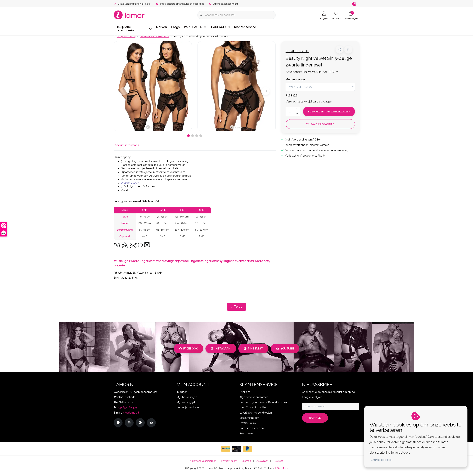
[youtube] (151, 422)
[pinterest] (140, 422)
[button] (339, 50)
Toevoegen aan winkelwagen (329, 111)
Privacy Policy (229, 461)
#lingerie (207, 261)
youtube (287, 348)
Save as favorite (322, 124)
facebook (190, 348)
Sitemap (246, 461)
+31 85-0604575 (127, 407)
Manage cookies (381, 460)
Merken (161, 27)
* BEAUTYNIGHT (297, 51)
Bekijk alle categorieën (125, 28)
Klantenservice (245, 27)
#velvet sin (242, 261)
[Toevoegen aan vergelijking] (348, 50)
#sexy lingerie (224, 261)
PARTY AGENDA (195, 27)
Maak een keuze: (296, 79)
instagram (223, 348)
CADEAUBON (220, 27)
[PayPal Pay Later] (247, 449)
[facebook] (118, 422)
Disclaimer (262, 461)
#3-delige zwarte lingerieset (135, 261)
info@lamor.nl (130, 412)
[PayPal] (225, 449)
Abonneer (315, 417)
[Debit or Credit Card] (236, 449)
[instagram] (129, 422)
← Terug (236, 306)
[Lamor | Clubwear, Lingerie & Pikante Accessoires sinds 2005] (129, 14)
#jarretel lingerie (188, 261)
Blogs (175, 27)
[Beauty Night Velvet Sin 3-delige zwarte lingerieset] (153, 86)
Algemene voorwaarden (203, 461)
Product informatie (126, 145)
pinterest (255, 348)
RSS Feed (278, 461)
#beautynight (166, 261)
